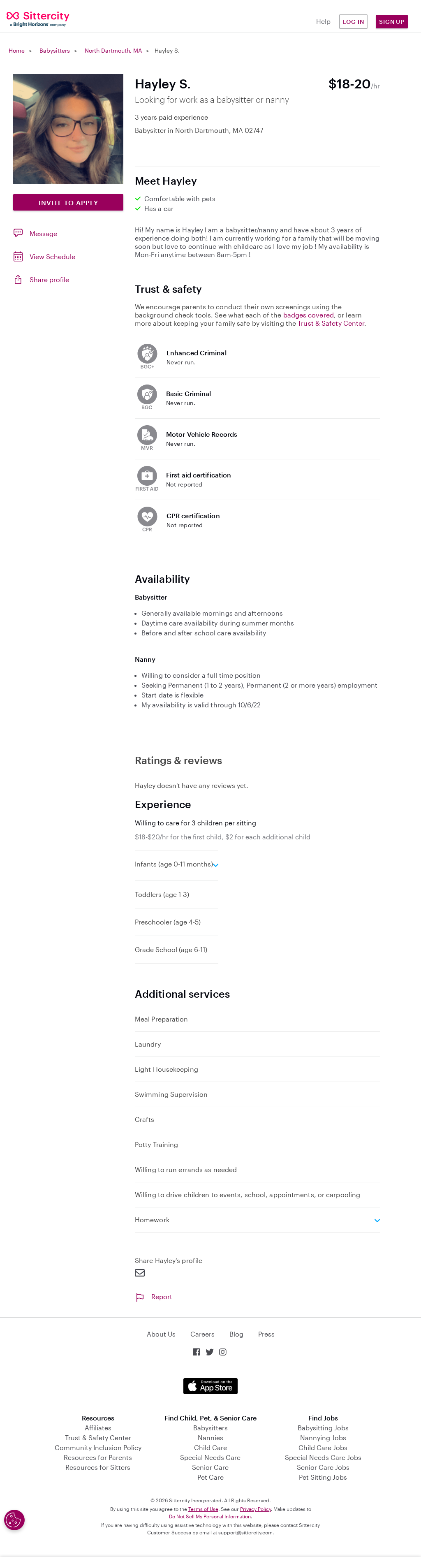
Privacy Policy (255, 1509)
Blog (236, 1334)
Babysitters (54, 50)
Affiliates (98, 1428)
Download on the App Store (210, 1386)
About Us (161, 1334)
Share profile (49, 279)
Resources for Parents (98, 1457)
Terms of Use (203, 1509)
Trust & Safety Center (331, 323)
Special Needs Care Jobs (323, 1457)
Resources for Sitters (97, 1467)
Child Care (210, 1447)
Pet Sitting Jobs (323, 1477)
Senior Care (210, 1467)
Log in (353, 21)
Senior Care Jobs (323, 1467)
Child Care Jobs (322, 1447)
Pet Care (210, 1477)
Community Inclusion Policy (98, 1447)
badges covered (308, 315)
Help (323, 21)
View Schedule (52, 256)
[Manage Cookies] (14, 1520)
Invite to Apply (68, 202)
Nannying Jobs (323, 1437)
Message (43, 233)
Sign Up (392, 21)
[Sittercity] (35, 18)
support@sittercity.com (245, 1532)
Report (161, 1296)
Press (266, 1334)
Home (17, 50)
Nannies (210, 1437)
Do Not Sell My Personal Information (210, 1516)
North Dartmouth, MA (113, 50)
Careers (202, 1334)
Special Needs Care (210, 1457)
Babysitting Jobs (323, 1428)
